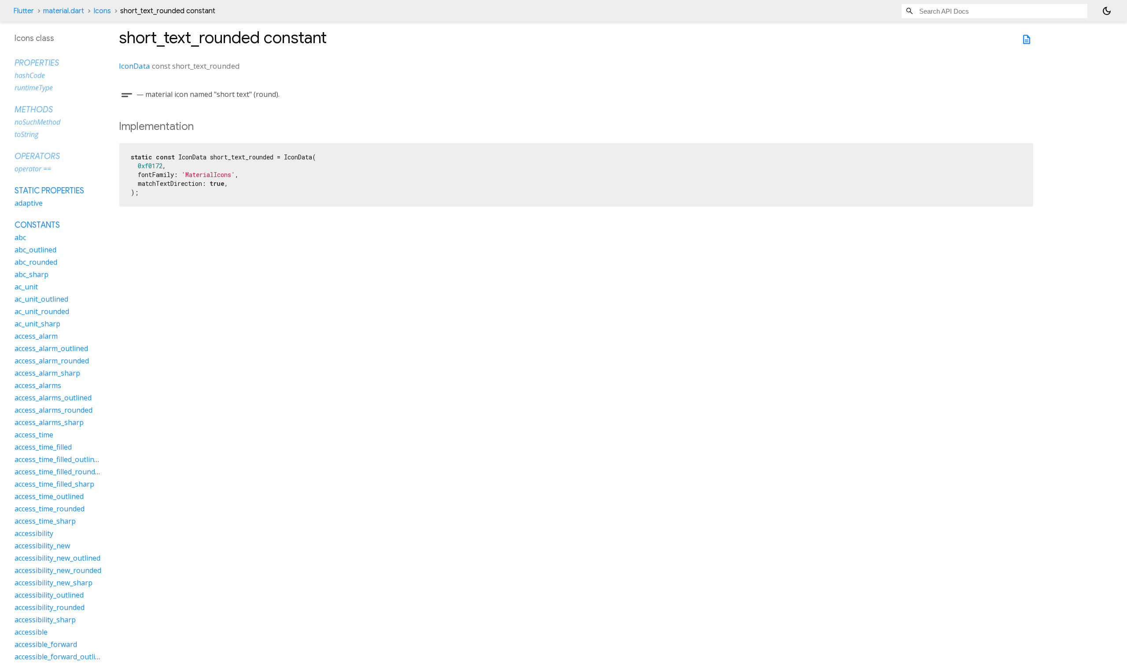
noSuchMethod (37, 122)
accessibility (34, 533)
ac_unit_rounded (42, 311)
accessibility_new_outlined (57, 558)
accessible (31, 632)
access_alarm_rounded (52, 361)
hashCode (30, 75)
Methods (34, 110)
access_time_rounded (50, 509)
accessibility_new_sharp (53, 582)
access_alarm (36, 336)
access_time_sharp (45, 521)
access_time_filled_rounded (59, 472)
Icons (102, 11)
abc (20, 237)
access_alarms (38, 385)
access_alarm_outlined (51, 348)
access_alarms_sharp (49, 422)
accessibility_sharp (45, 619)
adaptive (29, 203)
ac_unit (26, 287)
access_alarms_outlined (53, 398)
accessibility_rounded (50, 607)
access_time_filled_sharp (54, 484)
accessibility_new (42, 545)
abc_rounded (36, 262)
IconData (134, 66)
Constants (37, 225)
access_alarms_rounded (53, 410)
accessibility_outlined (49, 595)
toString (26, 134)
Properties (37, 63)
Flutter (23, 11)
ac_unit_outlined (41, 299)
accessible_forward (46, 644)
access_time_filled (43, 447)
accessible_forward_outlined (61, 656)
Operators (37, 156)
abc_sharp (31, 274)
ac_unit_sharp (37, 324)
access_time (34, 435)
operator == (33, 169)
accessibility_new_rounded (58, 570)
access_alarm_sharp (47, 373)
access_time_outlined (49, 496)
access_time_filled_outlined (58, 459)
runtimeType (34, 87)
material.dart (63, 11)
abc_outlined (35, 250)
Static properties (49, 191)
